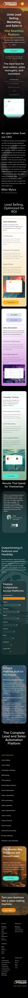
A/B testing (5, 775)
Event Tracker (6, 825)
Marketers (3, 949)
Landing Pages (4, 966)
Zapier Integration (19, 929)
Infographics (4, 964)
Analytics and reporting (9, 840)
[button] (22, 3)
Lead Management (4, 935)
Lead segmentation (8, 810)
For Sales (14, 315)
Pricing (16, 962)
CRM (2, 929)
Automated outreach (8, 785)
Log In (16, 967)
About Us (17, 960)
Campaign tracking (8, 770)
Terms (15, 986)
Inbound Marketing (5, 962)
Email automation (7, 790)
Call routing (5, 765)
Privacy (19, 986)
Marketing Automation (4, 927)
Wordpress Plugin (19, 931)
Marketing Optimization (18, 927)
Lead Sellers (3, 952)
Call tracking (5, 780)
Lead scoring (6, 815)
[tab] (14, 80)
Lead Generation (5, 968)
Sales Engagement (4, 932)
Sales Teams (2, 947)
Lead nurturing (6, 820)
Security (24, 986)
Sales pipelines (6, 805)
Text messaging (7, 800)
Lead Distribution (4, 939)
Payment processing (8, 830)
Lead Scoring (4, 971)
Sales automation (7, 795)
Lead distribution (7, 755)
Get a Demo (14, 51)
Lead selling (5, 760)
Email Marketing (5, 960)
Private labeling (7, 835)
